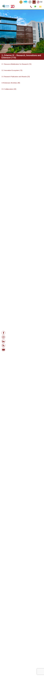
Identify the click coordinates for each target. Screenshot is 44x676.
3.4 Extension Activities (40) (11, 83)
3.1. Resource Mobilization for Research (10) (16, 64)
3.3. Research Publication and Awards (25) (16, 77)
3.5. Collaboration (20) (9, 89)
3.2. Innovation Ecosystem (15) (12, 70)
